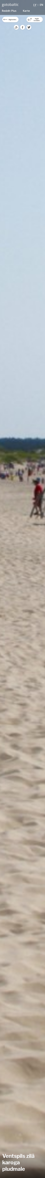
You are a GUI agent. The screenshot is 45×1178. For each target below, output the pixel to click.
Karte (26, 10)
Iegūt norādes (37, 19)
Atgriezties (12, 19)
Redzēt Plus (9, 10)
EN (41, 4)
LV (34, 4)
